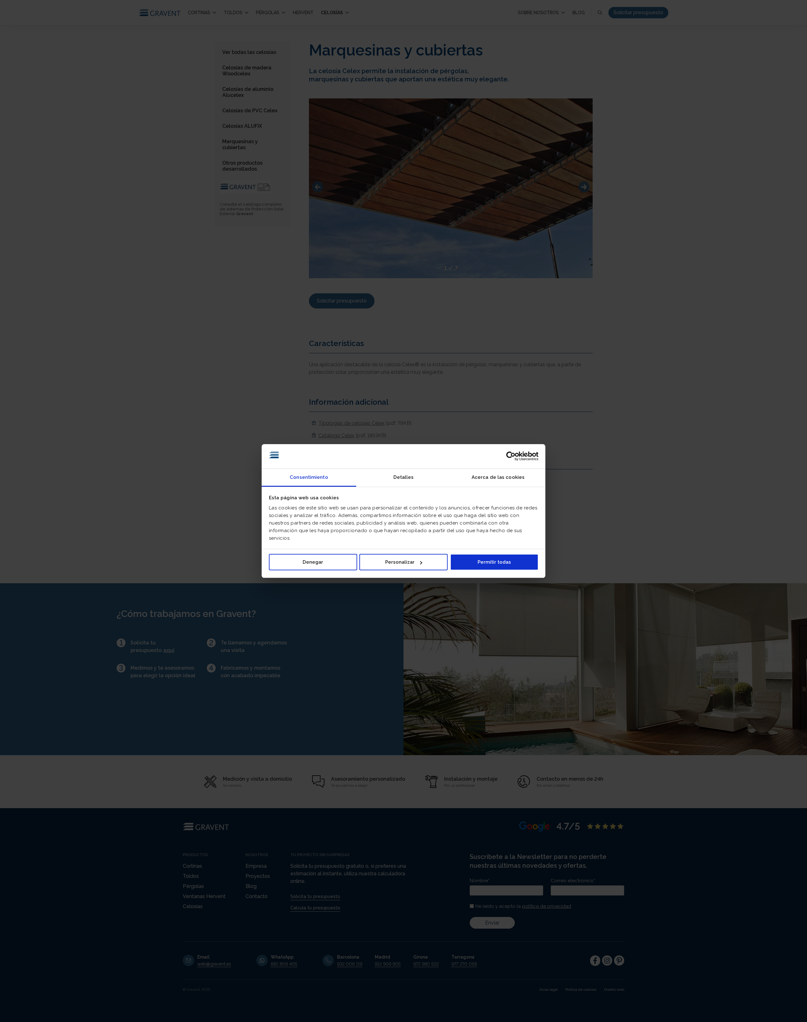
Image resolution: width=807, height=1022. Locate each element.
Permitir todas (494, 562)
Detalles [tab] (403, 477)
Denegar (313, 562)
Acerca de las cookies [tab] (498, 477)
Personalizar (400, 562)
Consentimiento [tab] (309, 477)
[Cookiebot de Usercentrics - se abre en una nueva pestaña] (510, 456)
